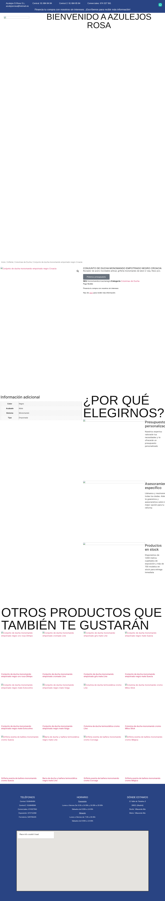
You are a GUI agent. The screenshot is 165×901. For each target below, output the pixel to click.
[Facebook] (145, 4)
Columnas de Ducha (23, 262)
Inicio (3, 262)
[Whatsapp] (137, 4)
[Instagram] (129, 4)
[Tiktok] (152, 4)
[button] (78, 271)
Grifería (10, 262)
